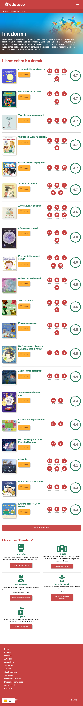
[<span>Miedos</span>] (64, 120)
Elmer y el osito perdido (29, 91)
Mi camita (23, 459)
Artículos (8, 659)
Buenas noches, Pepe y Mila (31, 162)
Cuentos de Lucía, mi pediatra (32, 137)
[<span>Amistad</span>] (56, 101)
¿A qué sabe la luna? (28, 228)
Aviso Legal (9, 685)
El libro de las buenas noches (32, 481)
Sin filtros (8, 665)
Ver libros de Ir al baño (21, 565)
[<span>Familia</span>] (53, 192)
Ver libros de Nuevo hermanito (62, 597)
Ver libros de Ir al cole (62, 566)
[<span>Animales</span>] (56, 93)
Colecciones (9, 662)
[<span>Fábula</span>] (64, 214)
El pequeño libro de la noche (31, 69)
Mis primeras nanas (27, 323)
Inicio (6, 649)
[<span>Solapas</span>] (64, 70)
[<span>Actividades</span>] (56, 78)
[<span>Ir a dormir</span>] (56, 70)
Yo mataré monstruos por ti (31, 115)
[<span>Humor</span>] (60, 192)
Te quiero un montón (28, 183)
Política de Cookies (12, 679)
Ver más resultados (41, 527)
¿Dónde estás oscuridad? (30, 371)
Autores (7, 669)
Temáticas (8, 675)
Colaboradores (10, 672)
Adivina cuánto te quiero (29, 206)
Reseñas (8, 656)
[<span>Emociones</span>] (56, 185)
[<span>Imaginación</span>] (64, 468)
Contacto (8, 688)
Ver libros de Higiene (21, 626)
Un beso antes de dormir (30, 278)
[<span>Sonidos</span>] (56, 325)
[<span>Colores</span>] (56, 257)
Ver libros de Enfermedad (21, 598)
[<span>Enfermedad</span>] (64, 140)
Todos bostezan (25, 300)
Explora (7, 652)
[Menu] (77, 4)
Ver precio (24, 75)
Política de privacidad (13, 682)
